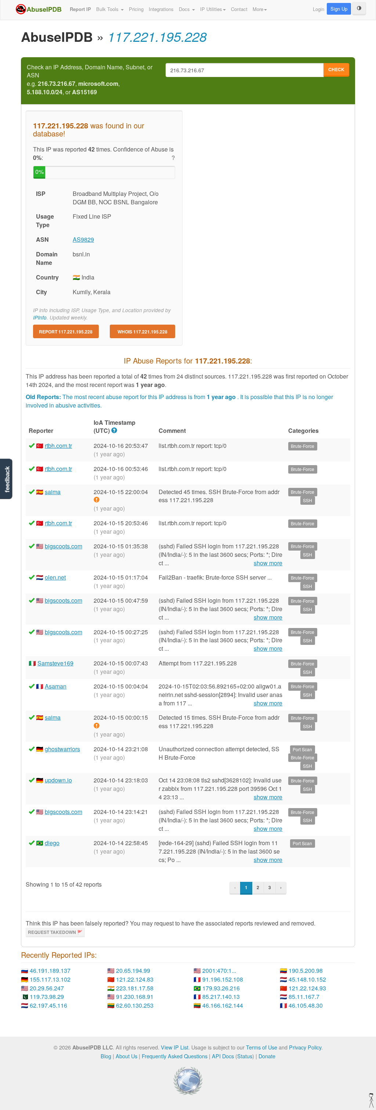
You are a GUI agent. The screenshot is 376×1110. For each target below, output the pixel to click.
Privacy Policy (305, 1047)
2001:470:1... (219, 970)
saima (53, 492)
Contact (239, 9)
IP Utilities (211, 9)
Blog (106, 1056)
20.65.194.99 (133, 970)
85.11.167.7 (304, 996)
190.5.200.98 (306, 970)
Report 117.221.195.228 (66, 331)
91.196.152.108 (222, 979)
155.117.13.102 (50, 979)
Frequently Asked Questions (174, 1056)
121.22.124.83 (134, 979)
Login (318, 9)
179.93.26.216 (221, 988)
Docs (185, 9)
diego (52, 843)
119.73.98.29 (47, 996)
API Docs (223, 1056)
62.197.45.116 (48, 1005)
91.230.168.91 (134, 996)
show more (268, 563)
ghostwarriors (62, 749)
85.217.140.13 (221, 996)
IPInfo (40, 317)
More (258, 9)
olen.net (55, 577)
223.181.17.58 (134, 988)
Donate (266, 1056)
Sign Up (338, 8)
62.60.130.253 (134, 1005)
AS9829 (83, 239)
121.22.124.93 (307, 988)
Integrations (161, 9)
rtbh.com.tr (58, 445)
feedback (7, 480)
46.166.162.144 (222, 1005)
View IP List (174, 1047)
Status (244, 1056)
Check (336, 69)
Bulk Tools (108, 9)
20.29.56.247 (47, 988)
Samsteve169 (55, 663)
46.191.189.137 (50, 970)
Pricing (136, 9)
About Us (126, 1056)
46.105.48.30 (306, 1005)
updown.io (58, 780)
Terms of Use (261, 1047)
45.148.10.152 (307, 979)
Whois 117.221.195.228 (142, 331)
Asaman (55, 686)
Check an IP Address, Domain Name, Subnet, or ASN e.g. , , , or (89, 79)
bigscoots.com (63, 546)
